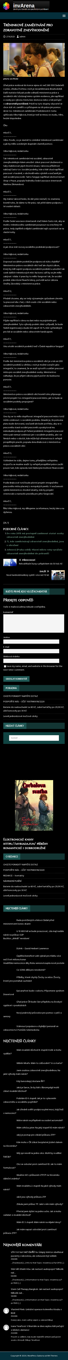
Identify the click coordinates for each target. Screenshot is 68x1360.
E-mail (6, 647)
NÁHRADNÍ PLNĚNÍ (12, 881)
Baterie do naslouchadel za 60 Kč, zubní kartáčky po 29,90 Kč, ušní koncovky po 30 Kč (33, 709)
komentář (8, 612)
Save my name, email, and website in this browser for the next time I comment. (32, 668)
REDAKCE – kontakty (13, 876)
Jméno (6, 637)
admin (22, 36)
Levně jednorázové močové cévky (20, 716)
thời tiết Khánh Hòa (20, 1315)
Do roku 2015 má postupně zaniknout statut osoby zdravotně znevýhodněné (35, 535)
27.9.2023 (10, 36)
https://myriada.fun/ (19, 844)
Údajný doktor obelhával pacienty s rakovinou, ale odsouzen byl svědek (37, 1300)
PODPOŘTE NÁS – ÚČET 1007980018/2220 (24, 702)
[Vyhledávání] (34, 738)
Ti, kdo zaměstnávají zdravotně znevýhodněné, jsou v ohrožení (35, 543)
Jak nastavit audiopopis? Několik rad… (37, 1317)
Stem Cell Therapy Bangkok (24, 1335)
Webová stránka (11, 657)
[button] (63, 15)
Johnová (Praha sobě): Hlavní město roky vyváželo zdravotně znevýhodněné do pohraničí (34, 551)
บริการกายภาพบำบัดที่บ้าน (24, 1298)
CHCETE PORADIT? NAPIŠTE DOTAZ (20, 696)
